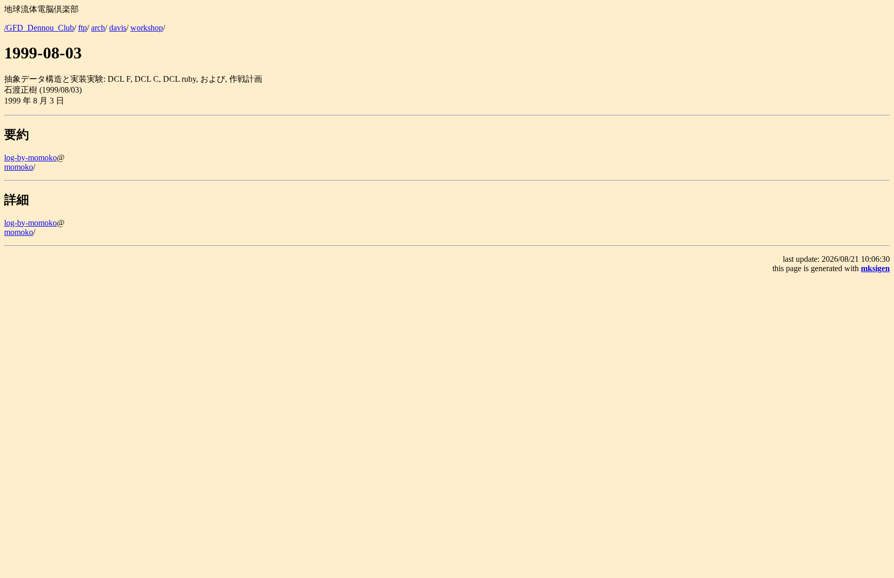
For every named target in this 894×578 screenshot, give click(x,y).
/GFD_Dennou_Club (39, 27)
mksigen (875, 268)
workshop (146, 27)
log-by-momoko (30, 157)
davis (117, 27)
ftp (82, 27)
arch (98, 27)
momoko (18, 166)
